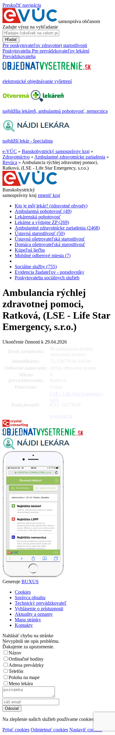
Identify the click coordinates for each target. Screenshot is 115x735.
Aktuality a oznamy (34, 614)
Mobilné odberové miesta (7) (43, 255)
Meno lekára (21, 683)
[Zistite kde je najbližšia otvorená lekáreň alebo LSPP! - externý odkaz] (33, 576)
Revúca (9, 162)
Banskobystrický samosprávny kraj (56, 151)
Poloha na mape (24, 677)
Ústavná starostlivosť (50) (40, 233)
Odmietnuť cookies (49, 729)
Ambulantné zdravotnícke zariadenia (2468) (57, 227)
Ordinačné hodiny (26, 659)
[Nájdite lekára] (36, 448)
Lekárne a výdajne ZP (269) (42, 222)
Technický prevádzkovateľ (41, 603)
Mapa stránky (28, 619)
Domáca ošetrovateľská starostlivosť (50, 244)
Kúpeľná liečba (30, 250)
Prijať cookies (15, 729)
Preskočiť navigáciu (21, 5)
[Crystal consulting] (15, 425)
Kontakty (24, 625)
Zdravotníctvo (16, 156)
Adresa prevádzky (26, 665)
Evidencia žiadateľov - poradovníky (49, 272)
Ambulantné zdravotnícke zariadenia (69, 156)
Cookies (23, 592)
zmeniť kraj (49, 195)
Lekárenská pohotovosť (38, 216)
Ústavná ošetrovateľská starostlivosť (50, 239)
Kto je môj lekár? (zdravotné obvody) (51, 205)
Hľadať (11, 39)
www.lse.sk (61, 416)
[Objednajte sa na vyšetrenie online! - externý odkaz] (42, 433)
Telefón (16, 671)
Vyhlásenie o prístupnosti (39, 608)
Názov (15, 652)
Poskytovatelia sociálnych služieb (47, 277)
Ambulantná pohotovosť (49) (43, 211)
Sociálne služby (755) (36, 266)
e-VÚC (9, 151)
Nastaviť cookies (85, 729)
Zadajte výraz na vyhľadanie (30, 26)
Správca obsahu (30, 597)
